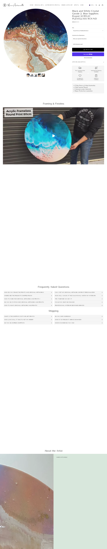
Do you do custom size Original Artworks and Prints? (24, 302)
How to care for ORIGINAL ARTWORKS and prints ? (22, 299)
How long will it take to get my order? (18, 319)
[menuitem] (81, 5)
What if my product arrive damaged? (68, 319)
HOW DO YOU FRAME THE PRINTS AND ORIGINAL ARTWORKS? (24, 292)
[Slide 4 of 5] (39, 75)
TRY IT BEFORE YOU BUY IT (63, 299)
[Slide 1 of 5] (28, 75)
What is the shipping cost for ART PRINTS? (19, 316)
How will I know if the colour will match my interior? (75, 295)
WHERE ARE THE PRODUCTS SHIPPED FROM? (18, 295)
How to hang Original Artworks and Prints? (20, 305)
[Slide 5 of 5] (43, 75)
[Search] (96, 5)
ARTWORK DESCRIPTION (79, 62)
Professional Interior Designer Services (69, 305)
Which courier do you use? (64, 323)
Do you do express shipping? (14, 323)
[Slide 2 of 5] (32, 75)
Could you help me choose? (65, 302)
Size (73, 27)
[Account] (99, 5)
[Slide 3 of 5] (35, 75)
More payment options (88, 57)
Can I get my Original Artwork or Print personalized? (75, 292)
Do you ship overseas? (63, 316)
